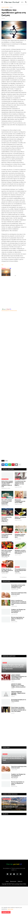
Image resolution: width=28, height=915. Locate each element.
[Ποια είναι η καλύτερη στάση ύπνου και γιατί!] (5, 595)
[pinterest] (20, 874)
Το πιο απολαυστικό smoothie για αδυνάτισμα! (6, 536)
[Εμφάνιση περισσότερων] (19, 464)
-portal (6, 268)
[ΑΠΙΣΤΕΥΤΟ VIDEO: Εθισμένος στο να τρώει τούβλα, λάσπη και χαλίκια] (5, 686)
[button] (2, 2)
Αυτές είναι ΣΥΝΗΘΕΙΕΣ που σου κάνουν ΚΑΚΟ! (20, 501)
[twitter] (10, 874)
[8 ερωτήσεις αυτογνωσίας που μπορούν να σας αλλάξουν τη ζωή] (5, 587)
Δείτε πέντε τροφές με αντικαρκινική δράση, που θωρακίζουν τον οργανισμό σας (6, 553)
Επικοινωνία (13, 881)
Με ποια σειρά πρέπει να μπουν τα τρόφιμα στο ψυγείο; (17, 619)
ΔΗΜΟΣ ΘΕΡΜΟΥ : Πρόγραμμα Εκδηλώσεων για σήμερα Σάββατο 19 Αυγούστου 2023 (19, 677)
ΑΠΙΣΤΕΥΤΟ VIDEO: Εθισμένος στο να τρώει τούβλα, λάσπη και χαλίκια (18, 685)
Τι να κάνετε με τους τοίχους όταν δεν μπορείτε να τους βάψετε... (20, 483)
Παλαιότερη (23, 577)
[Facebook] (2, 464)
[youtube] (14, 874)
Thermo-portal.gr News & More (18, 884)
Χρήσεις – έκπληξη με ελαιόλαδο (20, 517)
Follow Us (20, 881)
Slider (11, 7)
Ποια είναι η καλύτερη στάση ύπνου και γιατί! (18, 593)
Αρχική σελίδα (5, 7)
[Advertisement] (14, 290)
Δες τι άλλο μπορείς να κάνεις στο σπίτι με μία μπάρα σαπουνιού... (6, 502)
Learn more (10, 909)
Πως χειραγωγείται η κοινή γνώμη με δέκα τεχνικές (20, 570)
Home (7, 881)
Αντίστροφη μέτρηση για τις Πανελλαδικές (18, 700)
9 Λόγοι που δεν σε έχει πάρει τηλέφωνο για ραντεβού (7, 570)
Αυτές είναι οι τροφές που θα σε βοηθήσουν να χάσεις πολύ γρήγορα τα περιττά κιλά (7, 483)
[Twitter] (6, 464)
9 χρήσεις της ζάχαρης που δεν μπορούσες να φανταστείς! (18, 611)
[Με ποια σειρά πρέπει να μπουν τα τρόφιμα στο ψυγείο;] (5, 619)
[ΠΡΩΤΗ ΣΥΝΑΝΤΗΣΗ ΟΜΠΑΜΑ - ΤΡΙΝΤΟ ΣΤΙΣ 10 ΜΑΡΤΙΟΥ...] (5, 694)
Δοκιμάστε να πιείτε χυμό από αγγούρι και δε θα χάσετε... (20, 552)
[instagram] (17, 874)
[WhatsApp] (9, 464)
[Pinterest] (13, 464)
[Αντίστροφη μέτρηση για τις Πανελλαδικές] (5, 702)
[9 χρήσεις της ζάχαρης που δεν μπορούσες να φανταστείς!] (5, 612)
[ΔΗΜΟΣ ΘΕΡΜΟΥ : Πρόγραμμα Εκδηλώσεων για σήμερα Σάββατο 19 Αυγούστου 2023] (5, 677)
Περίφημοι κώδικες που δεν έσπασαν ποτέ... (20, 536)
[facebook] (7, 874)
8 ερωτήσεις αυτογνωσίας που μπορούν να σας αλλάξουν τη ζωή (18, 586)
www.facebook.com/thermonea (9, 310)
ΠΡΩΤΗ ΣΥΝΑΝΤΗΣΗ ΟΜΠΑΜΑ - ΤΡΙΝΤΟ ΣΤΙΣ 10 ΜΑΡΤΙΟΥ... (18, 693)
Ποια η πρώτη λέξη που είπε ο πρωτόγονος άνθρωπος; (6, 519)
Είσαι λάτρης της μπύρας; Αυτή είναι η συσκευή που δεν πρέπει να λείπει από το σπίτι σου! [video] (18, 709)
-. (6, 309)
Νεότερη (4, 577)
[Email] (16, 464)
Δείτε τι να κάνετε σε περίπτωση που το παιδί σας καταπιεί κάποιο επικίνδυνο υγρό (18, 602)
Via (2, 264)
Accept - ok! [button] (6, 912)
